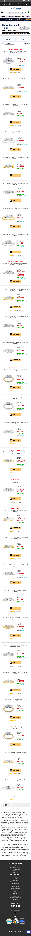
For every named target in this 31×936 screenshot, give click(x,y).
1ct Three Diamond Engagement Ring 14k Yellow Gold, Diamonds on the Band (15, 79)
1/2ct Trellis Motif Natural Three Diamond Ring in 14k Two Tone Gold (15, 452)
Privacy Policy (15, 883)
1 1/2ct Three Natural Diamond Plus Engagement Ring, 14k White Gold (15, 645)
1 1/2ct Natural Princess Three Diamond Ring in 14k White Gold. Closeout (15, 317)
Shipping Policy (15, 880)
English (23, 0)
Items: (2, 43)
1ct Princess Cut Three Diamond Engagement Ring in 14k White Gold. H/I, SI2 (15, 264)
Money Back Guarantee (15, 867)
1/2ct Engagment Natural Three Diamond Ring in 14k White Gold (15, 481)
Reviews (15, 870)
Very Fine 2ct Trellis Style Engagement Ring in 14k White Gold (15, 343)
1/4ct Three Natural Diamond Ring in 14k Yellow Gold (15, 591)
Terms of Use (15, 886)
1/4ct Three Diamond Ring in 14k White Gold (15, 780)
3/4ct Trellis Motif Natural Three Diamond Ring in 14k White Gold (15, 423)
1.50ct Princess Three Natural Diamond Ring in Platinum (15, 132)
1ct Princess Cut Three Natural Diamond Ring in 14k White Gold (15, 565)
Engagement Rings (14, 21)
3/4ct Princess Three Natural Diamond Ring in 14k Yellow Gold (15, 158)
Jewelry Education (15, 896)
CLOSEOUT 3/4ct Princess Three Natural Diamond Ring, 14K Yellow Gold (15, 538)
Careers (15, 891)
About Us (15, 872)
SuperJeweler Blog (16, 910)
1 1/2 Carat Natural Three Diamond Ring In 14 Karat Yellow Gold (15, 370)
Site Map (15, 889)
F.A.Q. (15, 878)
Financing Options (15, 869)
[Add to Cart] (15, 796)
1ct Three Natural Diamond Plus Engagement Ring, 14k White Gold (15, 105)
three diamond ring (14, 812)
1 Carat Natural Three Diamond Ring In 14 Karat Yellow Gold (15, 727)
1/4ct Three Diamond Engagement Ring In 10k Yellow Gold (15, 511)
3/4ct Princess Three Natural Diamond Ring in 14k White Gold (15, 183)
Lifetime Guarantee (15, 866)
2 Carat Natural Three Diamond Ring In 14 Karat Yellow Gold (15, 700)
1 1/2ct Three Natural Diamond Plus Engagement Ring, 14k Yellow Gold (15, 618)
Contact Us (15, 877)
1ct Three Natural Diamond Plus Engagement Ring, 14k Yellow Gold (15, 673)
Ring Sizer (15, 899)
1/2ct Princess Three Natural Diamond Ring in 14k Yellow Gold (15, 209)
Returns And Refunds (15, 882)
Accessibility (15, 885)
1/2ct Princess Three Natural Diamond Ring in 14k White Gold (15, 235)
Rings (7, 21)
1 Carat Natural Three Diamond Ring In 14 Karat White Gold (15, 397)
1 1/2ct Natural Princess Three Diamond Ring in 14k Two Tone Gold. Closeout (15, 290)
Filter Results (8, 39)
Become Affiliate (15, 888)
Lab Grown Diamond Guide (15, 897)
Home (3, 21)
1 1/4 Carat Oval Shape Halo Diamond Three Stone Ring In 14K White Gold (15, 52)
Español (27, 0)
